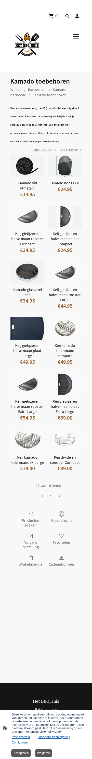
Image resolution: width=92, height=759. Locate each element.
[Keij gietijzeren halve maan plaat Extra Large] (65, 384)
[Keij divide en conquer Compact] (65, 440)
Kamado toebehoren (49, 94)
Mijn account (61, 520)
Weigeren (43, 753)
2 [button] (50, 495)
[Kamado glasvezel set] (27, 272)
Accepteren (21, 753)
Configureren (20, 742)
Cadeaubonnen (61, 564)
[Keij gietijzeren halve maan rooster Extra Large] (27, 384)
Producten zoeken (30, 522)
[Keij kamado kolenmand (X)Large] (27, 440)
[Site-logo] (27, 44)
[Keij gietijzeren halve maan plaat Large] (27, 328)
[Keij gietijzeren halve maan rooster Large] (65, 272)
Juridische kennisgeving (54, 737)
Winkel (16, 89)
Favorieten (61, 542)
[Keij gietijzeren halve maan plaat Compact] (65, 216)
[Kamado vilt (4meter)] (27, 166)
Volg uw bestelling (31, 544)
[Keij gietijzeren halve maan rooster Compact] (27, 216)
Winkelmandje (30, 564)
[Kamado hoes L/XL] (65, 166)
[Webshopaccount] (77, 16)
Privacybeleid (21, 737)
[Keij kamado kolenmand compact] (65, 328)
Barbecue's (37, 89)
